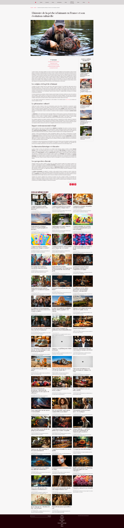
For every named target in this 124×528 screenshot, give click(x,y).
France (53, 2)
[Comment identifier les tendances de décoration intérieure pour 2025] (83, 239)
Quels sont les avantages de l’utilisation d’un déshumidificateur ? (61, 330)
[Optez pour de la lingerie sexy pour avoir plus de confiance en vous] (83, 361)
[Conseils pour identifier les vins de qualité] (62, 442)
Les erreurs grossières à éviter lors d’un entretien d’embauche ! (41, 329)
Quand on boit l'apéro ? (79, 328)
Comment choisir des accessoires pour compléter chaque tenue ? (85, 91)
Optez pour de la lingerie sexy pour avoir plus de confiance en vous (82, 370)
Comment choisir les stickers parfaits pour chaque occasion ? (40, 247)
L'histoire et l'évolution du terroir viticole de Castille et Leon (82, 309)
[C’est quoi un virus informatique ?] (83, 442)
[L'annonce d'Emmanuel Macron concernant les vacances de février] (83, 341)
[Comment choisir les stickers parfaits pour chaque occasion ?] (41, 239)
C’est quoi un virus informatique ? (82, 449)
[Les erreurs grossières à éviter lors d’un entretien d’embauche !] (41, 321)
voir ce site (68, 99)
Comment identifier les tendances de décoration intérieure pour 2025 (82, 248)
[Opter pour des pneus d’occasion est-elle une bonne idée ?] (62, 361)
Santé (66, 2)
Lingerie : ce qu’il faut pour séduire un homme (62, 349)
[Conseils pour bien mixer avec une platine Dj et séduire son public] (62, 421)
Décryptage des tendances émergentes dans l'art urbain (39, 267)
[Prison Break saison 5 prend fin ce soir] (62, 499)
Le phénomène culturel (53, 63)
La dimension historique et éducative (54, 66)
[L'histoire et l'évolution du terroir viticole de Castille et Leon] (83, 301)
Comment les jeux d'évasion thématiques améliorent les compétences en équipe (81, 268)
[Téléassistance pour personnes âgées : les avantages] (83, 403)
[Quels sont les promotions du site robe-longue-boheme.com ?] (62, 480)
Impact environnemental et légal (53, 64)
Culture (41, 2)
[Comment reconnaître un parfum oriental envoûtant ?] (86, 99)
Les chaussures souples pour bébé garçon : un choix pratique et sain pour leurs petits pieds (40, 350)
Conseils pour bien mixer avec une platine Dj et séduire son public (61, 429)
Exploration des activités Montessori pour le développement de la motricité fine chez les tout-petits (62, 269)
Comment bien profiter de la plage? (39, 369)
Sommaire (54, 60)
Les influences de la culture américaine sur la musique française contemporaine (80, 289)
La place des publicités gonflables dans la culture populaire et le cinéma (61, 310)
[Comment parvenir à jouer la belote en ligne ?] (62, 381)
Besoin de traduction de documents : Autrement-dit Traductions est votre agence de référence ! (40, 391)
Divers (84, 2)
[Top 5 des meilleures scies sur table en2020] (83, 381)
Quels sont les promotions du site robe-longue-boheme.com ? (61, 488)
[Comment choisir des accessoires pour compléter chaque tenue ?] (86, 83)
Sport (78, 2)
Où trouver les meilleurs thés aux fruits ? (61, 288)
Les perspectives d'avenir (54, 67)
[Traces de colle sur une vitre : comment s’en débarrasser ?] (41, 480)
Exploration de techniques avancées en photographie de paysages (85, 122)
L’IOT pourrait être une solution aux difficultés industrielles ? (40, 468)
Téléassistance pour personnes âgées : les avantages (81, 411)
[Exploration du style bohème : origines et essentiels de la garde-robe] (41, 281)
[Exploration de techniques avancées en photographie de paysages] (86, 114)
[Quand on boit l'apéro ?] (83, 321)
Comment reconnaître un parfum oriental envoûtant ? (85, 107)
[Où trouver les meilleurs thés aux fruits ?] (62, 281)
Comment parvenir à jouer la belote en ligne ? (60, 389)
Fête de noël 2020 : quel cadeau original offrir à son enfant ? (61, 411)
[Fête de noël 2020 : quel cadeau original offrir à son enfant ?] (62, 403)
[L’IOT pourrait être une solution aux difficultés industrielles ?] (41, 460)
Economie (47, 2)
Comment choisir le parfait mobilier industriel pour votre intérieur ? (85, 75)
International (59, 2)
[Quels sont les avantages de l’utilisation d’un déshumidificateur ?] (62, 321)
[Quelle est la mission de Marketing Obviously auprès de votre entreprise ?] (83, 460)
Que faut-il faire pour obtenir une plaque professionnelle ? (40, 429)
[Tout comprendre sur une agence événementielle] (41, 403)
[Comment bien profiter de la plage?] (41, 361)
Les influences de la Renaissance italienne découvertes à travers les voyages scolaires (40, 310)
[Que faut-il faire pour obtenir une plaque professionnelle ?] (41, 421)
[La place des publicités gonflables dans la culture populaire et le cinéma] (62, 301)
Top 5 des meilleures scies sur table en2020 (81, 389)
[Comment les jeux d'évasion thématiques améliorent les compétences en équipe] (83, 259)
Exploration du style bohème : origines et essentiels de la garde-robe (40, 289)
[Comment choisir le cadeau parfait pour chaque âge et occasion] (62, 239)
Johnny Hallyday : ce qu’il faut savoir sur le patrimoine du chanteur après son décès (81, 430)
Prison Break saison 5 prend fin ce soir (61, 507)
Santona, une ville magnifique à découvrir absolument (40, 449)
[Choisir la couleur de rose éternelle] (83, 480)
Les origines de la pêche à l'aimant (53, 61)
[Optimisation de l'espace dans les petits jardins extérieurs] (86, 131)
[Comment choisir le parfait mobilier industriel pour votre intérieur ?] (86, 67)
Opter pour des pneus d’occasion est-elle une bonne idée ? (61, 369)
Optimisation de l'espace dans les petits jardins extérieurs (85, 138)
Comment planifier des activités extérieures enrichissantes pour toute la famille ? (82, 228)
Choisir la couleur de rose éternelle (83, 488)
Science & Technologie (72, 2)
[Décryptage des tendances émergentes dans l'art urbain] (41, 259)
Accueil (32, 7)
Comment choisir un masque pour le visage (61, 468)
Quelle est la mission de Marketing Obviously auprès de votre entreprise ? (82, 469)
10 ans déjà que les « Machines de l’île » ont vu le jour (40, 507)
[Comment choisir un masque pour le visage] (62, 460)
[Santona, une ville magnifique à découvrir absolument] (41, 442)
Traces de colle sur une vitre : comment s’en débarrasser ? (39, 488)
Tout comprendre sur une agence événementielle (40, 411)
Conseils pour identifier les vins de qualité (61, 449)
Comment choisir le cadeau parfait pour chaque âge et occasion (62, 247)
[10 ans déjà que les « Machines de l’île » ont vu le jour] (41, 499)
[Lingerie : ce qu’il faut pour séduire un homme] (62, 341)
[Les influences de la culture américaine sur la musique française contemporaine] (83, 281)
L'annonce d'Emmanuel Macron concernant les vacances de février (83, 349)
